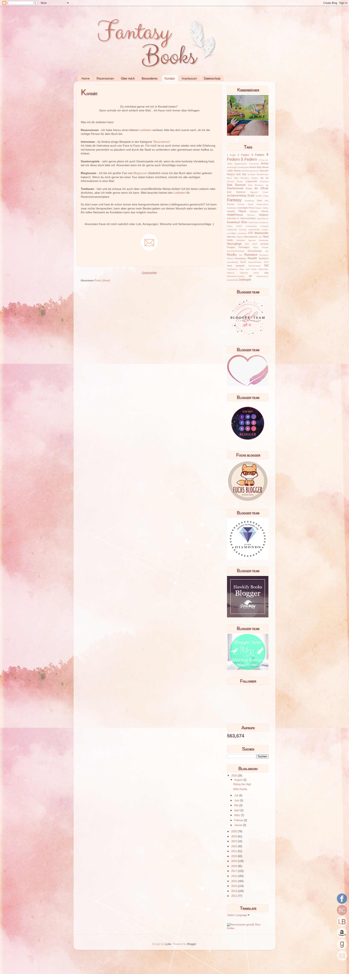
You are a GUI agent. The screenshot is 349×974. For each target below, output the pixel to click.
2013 (234, 891)
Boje (244, 174)
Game (250, 204)
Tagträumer (232, 269)
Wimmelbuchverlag (235, 276)
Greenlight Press (246, 208)
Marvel (240, 237)
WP (250, 276)
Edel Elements (236, 192)
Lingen (265, 229)
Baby (259, 167)
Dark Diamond (236, 185)
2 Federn (243, 155)
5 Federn (249, 159)
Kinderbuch (233, 222)
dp (267, 185)
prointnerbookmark (235, 251)
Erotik (251, 195)
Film (266, 201)
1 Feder (231, 155)
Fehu (259, 200)
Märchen (231, 237)
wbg (266, 272)
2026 (234, 775)
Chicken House (235, 181)
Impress (263, 214)
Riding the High (242, 784)
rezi (266, 251)
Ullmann (230, 273)
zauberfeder (232, 280)
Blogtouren (140, 173)
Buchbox (245, 178)
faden (147, 130)
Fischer (230, 204)
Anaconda (254, 164)
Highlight (254, 211)
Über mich (128, 78)
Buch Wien (233, 178)
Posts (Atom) (102, 280)
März (237, 815)
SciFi (266, 262)
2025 (234, 831)
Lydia (168, 944)
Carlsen (254, 178)
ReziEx (232, 254)
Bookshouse (262, 174)
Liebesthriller (254, 229)
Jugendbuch (262, 218)
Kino (244, 222)
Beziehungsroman (250, 171)
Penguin (231, 247)
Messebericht (250, 237)
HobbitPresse (235, 214)
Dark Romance (256, 185)
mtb (260, 237)
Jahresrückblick (248, 218)
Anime (264, 163)
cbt (266, 178)
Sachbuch (263, 258)
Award (253, 167)
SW (266, 265)
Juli (236, 795)
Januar (238, 825)
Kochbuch (263, 222)
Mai (236, 805)
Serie (229, 265)
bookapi (251, 174)
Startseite (149, 273)
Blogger (191, 944)
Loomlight (231, 233)
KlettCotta (253, 222)
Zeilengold (245, 279)
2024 (234, 836)
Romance (250, 254)
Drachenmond (235, 188)
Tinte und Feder (248, 269)
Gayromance (262, 204)
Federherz (249, 201)
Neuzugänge (234, 243)
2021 (234, 851)
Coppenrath (251, 181)
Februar (239, 820)
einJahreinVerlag (236, 195)
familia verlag (262, 196)
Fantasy (234, 200)
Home (85, 78)
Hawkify (231, 211)
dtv (256, 188)
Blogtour (231, 174)
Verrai (256, 273)
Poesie (265, 247)
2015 (234, 881)
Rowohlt (252, 258)
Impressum (189, 78)
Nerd (265, 236)
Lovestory (242, 233)
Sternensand (254, 266)
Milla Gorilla (240, 789)
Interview (231, 218)
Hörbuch (251, 215)
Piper (255, 247)
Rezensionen (105, 78)
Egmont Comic (259, 192)
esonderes (162, 141)
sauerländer (232, 262)
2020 (234, 856)
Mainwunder (261, 233)
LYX (250, 233)
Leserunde (232, 229)
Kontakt (170, 78)
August (238, 780)
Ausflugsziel (243, 167)
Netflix (230, 240)
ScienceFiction (255, 262)
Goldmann (232, 208)
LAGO (239, 226)
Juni (237, 800)
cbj (261, 178)
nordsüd (264, 244)
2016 (234, 876)
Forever (241, 204)
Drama (249, 188)
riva (240, 255)
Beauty (237, 170)
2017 (234, 871)
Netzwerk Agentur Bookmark (252, 240)
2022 (234, 846)
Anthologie (232, 167)
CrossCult (264, 181)
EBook (264, 188)
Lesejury (264, 226)
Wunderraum (262, 276)
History (264, 211)
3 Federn (257, 154)
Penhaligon (244, 247)
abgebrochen (240, 164)
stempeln (240, 265)
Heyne (242, 211)
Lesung (242, 229)
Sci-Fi (243, 262)
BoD (239, 174)
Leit (142, 130)
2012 (234, 896)
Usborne (244, 273)
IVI (238, 218)
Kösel (229, 226)
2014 (234, 886)
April (237, 810)
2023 (234, 841)
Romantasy (240, 258)
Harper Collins (261, 208)
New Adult (251, 244)
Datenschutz (212, 78)
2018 (234, 866)
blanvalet (264, 170)
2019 (234, 861)
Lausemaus (251, 226)
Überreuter (263, 269)
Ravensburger (255, 251)
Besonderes (150, 78)
